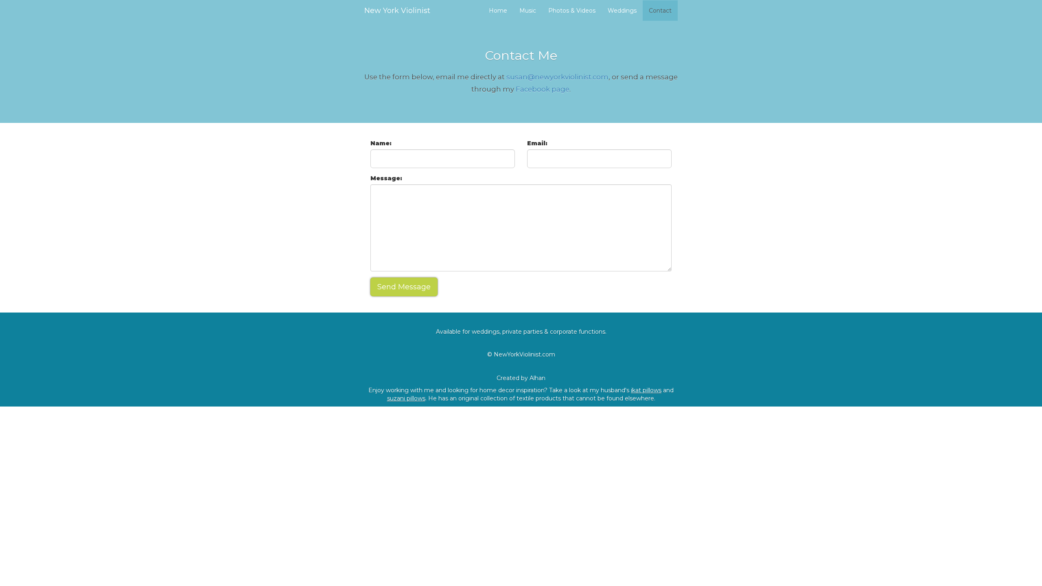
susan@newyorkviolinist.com (557, 77)
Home (498, 10)
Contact (660, 10)
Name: (381, 143)
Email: (537, 143)
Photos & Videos (571, 10)
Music (527, 10)
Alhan (537, 378)
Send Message (404, 286)
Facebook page (542, 89)
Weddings (622, 10)
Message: (386, 178)
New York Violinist (397, 10)
